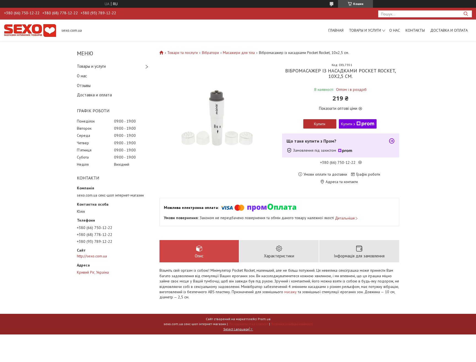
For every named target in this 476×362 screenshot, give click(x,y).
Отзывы (84, 85)
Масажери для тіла (239, 53)
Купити (319, 123)
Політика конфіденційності (292, 324)
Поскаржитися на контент (248, 324)
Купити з (348, 123)
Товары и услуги (365, 30)
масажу (290, 291)
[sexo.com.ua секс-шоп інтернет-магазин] (30, 30)
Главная (336, 30)
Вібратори (210, 53)
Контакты (415, 30)
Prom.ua (264, 319)
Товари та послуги (182, 53)
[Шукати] (465, 13)
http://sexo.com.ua (92, 256)
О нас (394, 30)
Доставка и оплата (449, 30)
